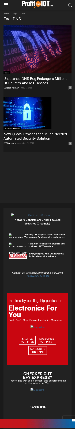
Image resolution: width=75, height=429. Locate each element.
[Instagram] (29, 276)
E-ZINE (41, 406)
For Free (27, 341)
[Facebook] (27, 276)
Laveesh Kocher (11, 87)
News (7, 73)
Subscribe (46, 340)
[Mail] (36, 276)
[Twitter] (44, 276)
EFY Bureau (8, 143)
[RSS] (41, 276)
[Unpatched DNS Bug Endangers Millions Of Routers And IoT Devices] (37, 49)
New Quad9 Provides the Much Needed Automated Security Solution (35, 136)
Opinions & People (12, 128)
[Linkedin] (33, 276)
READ (38, 406)
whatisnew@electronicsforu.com (44, 272)
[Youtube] (47, 276)
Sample (27, 340)
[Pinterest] (38, 276)
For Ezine (37, 351)
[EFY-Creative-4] (37, 427)
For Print (47, 341)
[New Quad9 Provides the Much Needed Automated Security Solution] (37, 113)
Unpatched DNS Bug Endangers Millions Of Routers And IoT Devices (35, 81)
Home (6, 13)
